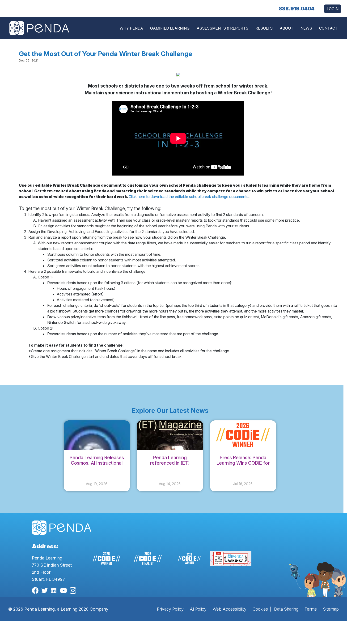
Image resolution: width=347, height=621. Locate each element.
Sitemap (331, 609)
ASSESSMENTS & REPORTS (222, 28)
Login (333, 8)
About (286, 28)
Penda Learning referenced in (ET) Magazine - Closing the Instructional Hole (170, 466)
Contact (328, 28)
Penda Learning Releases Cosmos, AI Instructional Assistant (97, 463)
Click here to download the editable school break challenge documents (188, 196)
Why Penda (131, 28)
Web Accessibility (229, 609)
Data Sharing (286, 609)
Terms (311, 609)
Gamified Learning (170, 28)
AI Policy (198, 609)
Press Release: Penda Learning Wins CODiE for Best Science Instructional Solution (243, 466)
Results (264, 28)
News (306, 28)
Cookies (260, 609)
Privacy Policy (170, 609)
